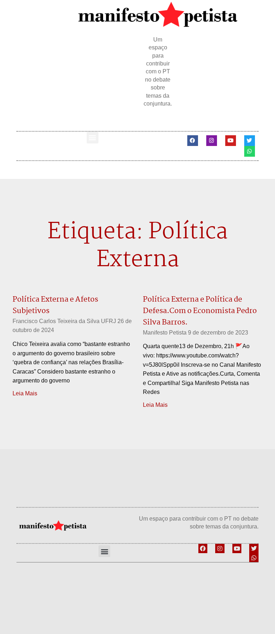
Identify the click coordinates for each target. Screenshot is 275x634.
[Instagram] (211, 140)
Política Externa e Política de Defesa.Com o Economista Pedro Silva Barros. (200, 310)
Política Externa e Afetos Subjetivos (55, 305)
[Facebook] (192, 140)
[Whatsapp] (249, 151)
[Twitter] (249, 140)
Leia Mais (25, 393)
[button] (92, 137)
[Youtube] (230, 140)
